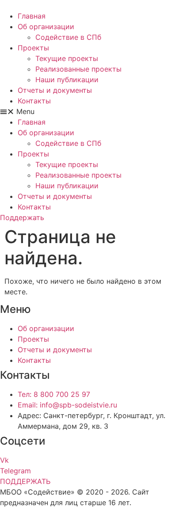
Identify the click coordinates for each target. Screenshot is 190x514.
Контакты (34, 100)
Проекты (33, 47)
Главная (32, 15)
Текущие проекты (66, 58)
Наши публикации (67, 79)
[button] (95, 111)
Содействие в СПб (68, 37)
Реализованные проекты (78, 69)
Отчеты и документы (55, 90)
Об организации (46, 26)
